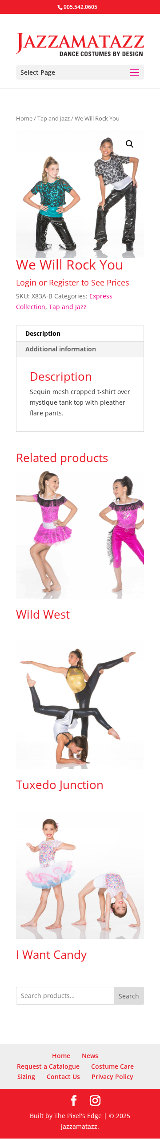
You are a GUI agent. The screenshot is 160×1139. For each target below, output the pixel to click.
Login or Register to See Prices (72, 282)
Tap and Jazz (53, 118)
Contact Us (63, 1076)
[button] (130, 144)
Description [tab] (42, 333)
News (90, 1055)
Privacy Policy (112, 1076)
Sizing (26, 1076)
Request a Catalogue (48, 1066)
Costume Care (112, 1066)
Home (24, 118)
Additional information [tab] (60, 349)
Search (129, 996)
